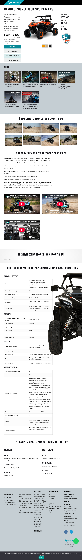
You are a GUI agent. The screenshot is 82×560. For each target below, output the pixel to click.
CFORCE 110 (7, 497)
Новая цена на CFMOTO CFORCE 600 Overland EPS (12, 85)
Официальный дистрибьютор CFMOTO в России (71, 544)
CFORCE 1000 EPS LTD (25, 503)
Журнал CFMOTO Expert (55, 506)
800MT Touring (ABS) (39, 496)
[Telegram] (71, 532)
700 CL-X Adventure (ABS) (41, 507)
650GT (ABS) (37, 512)
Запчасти (51, 498)
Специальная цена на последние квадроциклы (12, 105)
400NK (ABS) (37, 521)
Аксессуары (52, 496)
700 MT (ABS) (37, 503)
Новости (51, 503)
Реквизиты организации (70, 498)
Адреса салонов (53, 512)
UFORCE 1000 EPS (24, 505)
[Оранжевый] (43, 46)
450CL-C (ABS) (38, 517)
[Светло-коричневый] (46, 46)
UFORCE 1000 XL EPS (25, 507)
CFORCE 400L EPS (9, 499)
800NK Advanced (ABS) (40, 502)
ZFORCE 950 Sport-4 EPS (26, 512)
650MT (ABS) (37, 514)
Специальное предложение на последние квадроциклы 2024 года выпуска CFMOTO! (30, 106)
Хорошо (41, 557)
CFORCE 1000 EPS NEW (25, 502)
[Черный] (50, 46)
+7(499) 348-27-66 (47, 474)
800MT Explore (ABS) (39, 494)
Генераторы (52, 494)
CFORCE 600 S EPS (9, 502)
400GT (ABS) (37, 519)
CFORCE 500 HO (8, 500)
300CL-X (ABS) (38, 523)
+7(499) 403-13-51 (9, 475)
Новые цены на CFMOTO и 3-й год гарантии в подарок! (30, 85)
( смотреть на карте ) (69, 525)
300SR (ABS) (37, 524)
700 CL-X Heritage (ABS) (40, 509)
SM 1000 (36, 534)
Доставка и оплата (54, 508)
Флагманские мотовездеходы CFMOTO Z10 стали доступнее (65, 86)
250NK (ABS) (37, 526)
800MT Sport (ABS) (39, 498)
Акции (50, 504)
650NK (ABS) (37, 510)
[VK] (65, 532)
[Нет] (80, 556)
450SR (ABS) (37, 516)
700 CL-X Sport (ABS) (39, 505)
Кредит (51, 510)
